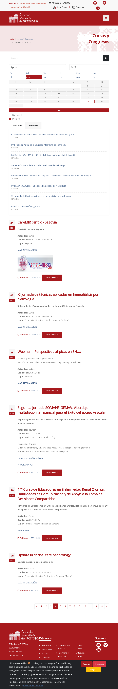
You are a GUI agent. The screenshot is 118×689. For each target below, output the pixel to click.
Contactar (79, 7)
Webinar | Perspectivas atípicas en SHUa (49, 351)
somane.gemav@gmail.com (30, 458)
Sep (44, 77)
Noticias (45, 653)
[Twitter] (104, 2)
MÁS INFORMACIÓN (27, 250)
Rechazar (99, 664)
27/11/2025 (35, 472)
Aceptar (86, 664)
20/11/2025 (35, 538)
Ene (11, 73)
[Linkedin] (98, 8)
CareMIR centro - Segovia (37, 222)
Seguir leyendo (52, 278)
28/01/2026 (35, 390)
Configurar (93, 669)
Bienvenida (46, 645)
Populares (17, 125)
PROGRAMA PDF (26, 464)
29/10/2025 (35, 590)
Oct (61, 77)
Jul (11, 77)
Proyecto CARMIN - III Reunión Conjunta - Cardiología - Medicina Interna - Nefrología (51, 175)
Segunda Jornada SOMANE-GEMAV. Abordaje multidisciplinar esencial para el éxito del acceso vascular (62, 410)
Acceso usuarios (60, 2)
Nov (78, 77)
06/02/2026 (35, 277)
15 (95, 606)
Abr (61, 73)
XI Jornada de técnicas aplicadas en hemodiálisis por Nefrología (58, 297)
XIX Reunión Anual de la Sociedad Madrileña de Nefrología (38, 165)
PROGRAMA (23, 530)
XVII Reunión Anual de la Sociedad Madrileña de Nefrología (38, 185)
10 (85, 606)
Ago (28, 77)
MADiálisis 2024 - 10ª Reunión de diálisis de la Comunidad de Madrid (43, 155)
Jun (94, 73)
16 (101, 606)
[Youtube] (95, 2)
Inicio (11, 39)
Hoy (59, 110)
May (78, 73)
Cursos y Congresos (25, 39)
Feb (27, 73)
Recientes (33, 125)
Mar (44, 73)
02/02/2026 (35, 334)
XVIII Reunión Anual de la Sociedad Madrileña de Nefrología (38, 144)
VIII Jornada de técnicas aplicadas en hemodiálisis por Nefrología (41, 196)
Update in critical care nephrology (44, 554)
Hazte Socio (61, 7)
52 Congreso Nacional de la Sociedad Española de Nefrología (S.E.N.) (43, 134)
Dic (94, 77)
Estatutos (46, 657)
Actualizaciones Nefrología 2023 (26, 206)
